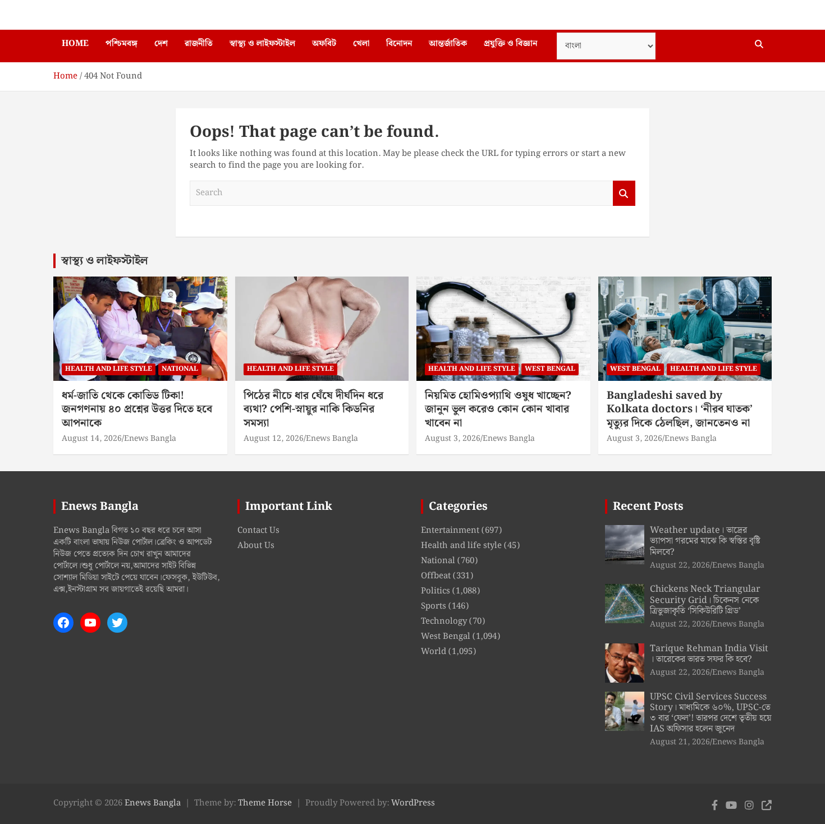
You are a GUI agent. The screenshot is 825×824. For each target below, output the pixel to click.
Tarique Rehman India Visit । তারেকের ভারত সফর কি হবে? (709, 654)
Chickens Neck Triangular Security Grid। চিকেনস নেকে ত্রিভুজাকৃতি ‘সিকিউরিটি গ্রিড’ (705, 600)
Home (75, 43)
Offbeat (436, 576)
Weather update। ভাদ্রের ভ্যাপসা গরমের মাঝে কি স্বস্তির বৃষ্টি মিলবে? (705, 541)
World (433, 652)
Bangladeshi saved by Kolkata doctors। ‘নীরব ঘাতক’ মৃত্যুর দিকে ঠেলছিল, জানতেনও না (680, 409)
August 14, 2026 (92, 438)
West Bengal (550, 368)
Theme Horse (265, 803)
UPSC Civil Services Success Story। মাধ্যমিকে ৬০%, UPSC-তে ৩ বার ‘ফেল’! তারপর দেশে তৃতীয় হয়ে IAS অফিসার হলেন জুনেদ (711, 713)
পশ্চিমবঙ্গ (122, 43)
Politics (435, 591)
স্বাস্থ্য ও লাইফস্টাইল (262, 43)
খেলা (361, 43)
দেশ (161, 43)
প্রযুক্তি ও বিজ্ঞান (510, 43)
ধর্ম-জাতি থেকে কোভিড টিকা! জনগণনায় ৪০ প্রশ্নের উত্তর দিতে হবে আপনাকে (137, 409)
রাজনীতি (199, 43)
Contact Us (258, 530)
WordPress (413, 803)
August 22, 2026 (680, 565)
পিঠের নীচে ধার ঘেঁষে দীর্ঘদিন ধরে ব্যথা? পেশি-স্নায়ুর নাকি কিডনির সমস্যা (313, 409)
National (180, 368)
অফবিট (324, 43)
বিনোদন (399, 43)
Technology (444, 621)
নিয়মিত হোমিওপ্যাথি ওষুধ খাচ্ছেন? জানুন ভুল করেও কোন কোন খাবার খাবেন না (498, 409)
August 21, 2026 (680, 742)
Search (624, 193)
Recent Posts (648, 506)
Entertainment (450, 530)
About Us (255, 546)
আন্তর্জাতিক (448, 43)
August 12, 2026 (274, 438)
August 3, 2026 (452, 438)
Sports (433, 606)
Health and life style (108, 368)
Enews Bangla (150, 438)
